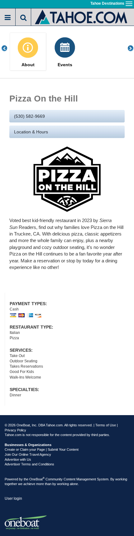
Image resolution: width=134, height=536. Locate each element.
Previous (8, 48)
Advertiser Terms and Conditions (29, 464)
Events (65, 64)
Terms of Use (105, 425)
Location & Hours (31, 131)
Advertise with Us (18, 459)
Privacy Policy (15, 430)
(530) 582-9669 (29, 116)
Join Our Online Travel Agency (28, 454)
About (28, 64)
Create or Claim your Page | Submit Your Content (42, 449)
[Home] (81, 16)
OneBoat (37, 479)
